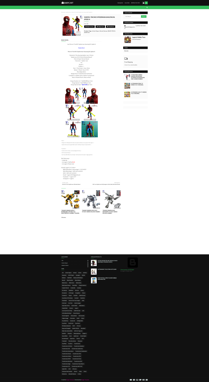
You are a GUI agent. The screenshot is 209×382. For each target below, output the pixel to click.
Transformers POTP (66, 358)
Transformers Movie (66, 353)
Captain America (82, 285)
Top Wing (64, 343)
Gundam (76, 298)
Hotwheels (64, 300)
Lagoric (76, 308)
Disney (82, 290)
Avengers (78, 275)
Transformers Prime (77, 358)
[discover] (140, 379)
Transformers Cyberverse (77, 348)
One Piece (64, 323)
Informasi (64, 303)
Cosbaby (79, 287)
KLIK (73, 162)
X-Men (79, 374)
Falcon (83, 293)
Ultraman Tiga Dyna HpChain (107, 269)
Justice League (77, 303)
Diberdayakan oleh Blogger (127, 269)
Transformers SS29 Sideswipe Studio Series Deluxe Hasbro (110, 212)
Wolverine (64, 374)
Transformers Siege (66, 363)
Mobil (78, 318)
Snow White (64, 336)
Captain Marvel (65, 287)
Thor (83, 338)
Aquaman (64, 275)
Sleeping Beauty (77, 333)
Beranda (63, 12)
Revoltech (83, 328)
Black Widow (78, 280)
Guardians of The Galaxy (67, 298)
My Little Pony (65, 320)
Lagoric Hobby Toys (138, 37)
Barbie (83, 275)
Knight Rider (65, 308)
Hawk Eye (82, 298)
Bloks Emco (64, 282)
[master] (137, 379)
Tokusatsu (80, 341)
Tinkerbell (64, 341)
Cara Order (127, 2)
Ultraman (74, 369)
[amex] (146, 379)
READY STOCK (111, 31)
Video (80, 371)
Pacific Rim (70, 323)
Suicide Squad (65, 338)
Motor (82, 318)
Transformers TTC (66, 366)
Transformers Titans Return (78, 363)
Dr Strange (71, 293)
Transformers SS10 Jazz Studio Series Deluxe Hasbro (91, 211)
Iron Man (70, 303)
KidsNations (81, 305)
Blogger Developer (70, 379)
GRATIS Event (82, 295)
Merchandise (81, 315)
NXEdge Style (80, 320)
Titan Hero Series (72, 341)
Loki (83, 310)
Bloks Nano (71, 282)
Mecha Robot (74, 315)
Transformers (77, 343)
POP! (74, 325)
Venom (75, 371)
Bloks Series (78, 282)
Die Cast (77, 290)
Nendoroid (72, 320)
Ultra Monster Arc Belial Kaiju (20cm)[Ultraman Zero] (107, 261)
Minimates (72, 318)
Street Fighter (83, 336)
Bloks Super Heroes (66, 285)
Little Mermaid (77, 310)
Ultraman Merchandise (67, 371)
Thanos (78, 338)
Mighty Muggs (65, 318)
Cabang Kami (120, 2)
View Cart (101, 26)
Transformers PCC (77, 356)
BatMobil (70, 277)
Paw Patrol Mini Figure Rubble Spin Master (107, 278)
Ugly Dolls (64, 369)
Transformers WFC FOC (77, 366)
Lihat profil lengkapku (136, 39)
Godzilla (75, 295)
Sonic (70, 336)
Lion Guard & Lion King (67, 310)
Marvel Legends (65, 315)
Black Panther (70, 280)
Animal (74, 272)
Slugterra (84, 333)
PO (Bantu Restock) (66, 325)
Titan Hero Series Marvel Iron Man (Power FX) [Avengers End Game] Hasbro (138, 77)
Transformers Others (66, 356)
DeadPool (71, 290)
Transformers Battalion (79, 346)
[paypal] (130, 379)
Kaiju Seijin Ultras (66, 305)
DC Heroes (64, 290)
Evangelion (77, 293)
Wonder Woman (72, 374)
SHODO (64, 333)
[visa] (134, 379)
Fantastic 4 (64, 295)
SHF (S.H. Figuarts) (78, 331)
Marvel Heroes (103, 31)
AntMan (85, 272)
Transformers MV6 (77, 353)
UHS (69, 369)
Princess (78, 325)
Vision (85, 371)
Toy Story (70, 343)
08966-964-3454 (136, 2)
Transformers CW (66, 348)
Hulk (83, 300)
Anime (79, 272)
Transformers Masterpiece (81, 351)
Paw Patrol (77, 323)
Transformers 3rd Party (67, 346)
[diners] (143, 379)
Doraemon (64, 293)
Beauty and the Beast (78, 277)
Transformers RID (78, 361)
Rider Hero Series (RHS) (67, 331)
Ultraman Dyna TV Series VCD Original (137, 84)
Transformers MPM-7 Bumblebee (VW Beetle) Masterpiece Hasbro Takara (70, 212)
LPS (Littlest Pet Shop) (66, 313)
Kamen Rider (74, 305)
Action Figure (95, 31)
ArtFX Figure (71, 275)
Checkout (111, 26)
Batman (63, 277)
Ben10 (63, 280)
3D (75, 260)
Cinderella (73, 287)
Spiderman (68, 12)
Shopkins (70, 333)
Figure (70, 295)
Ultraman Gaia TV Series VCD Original (138, 92)
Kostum (71, 308)
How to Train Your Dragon (74, 300)
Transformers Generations (67, 351)
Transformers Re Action (67, 361)
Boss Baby (74, 285)
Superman (72, 338)
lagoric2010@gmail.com (129, 27)
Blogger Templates (85, 379)
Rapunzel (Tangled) (66, 328)
